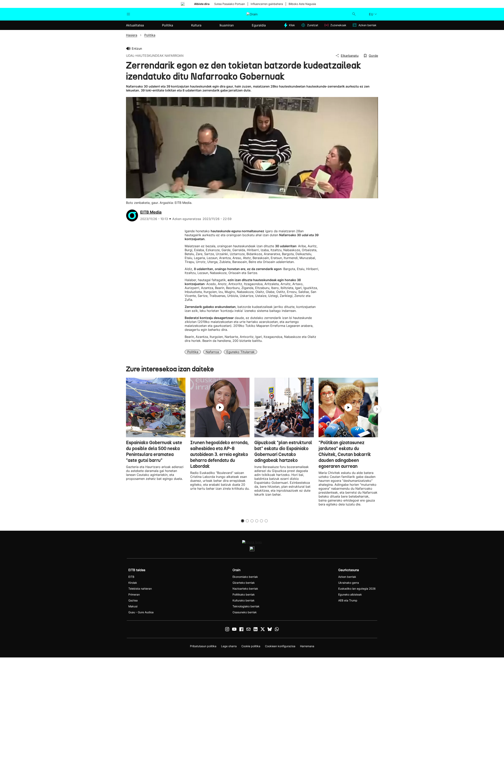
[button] (377, 409)
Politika (192, 352)
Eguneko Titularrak (240, 352)
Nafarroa (212, 352)
